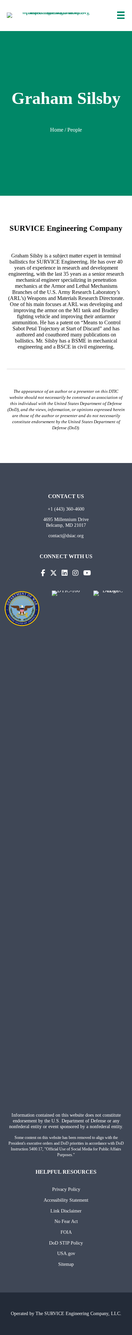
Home (56, 130)
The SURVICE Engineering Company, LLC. (79, 1313)
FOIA (66, 1232)
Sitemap (66, 1264)
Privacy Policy (66, 1189)
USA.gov (66, 1253)
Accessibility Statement (66, 1200)
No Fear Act (66, 1221)
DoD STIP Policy (66, 1243)
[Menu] (120, 15)
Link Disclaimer (66, 1211)
